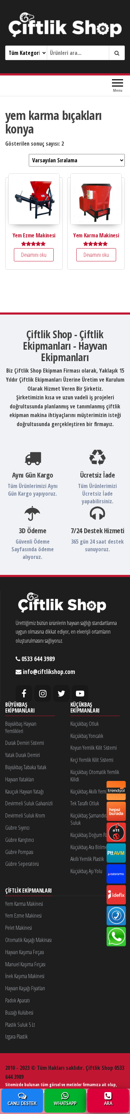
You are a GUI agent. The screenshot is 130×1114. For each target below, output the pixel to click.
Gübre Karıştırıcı (19, 840)
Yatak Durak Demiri (22, 755)
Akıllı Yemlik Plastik (87, 859)
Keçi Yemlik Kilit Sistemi (91, 760)
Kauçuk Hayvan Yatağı (24, 791)
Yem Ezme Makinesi (23, 915)
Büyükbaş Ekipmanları (20, 708)
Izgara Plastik (16, 1036)
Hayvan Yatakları (19, 779)
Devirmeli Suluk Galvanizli (29, 803)
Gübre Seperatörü (22, 864)
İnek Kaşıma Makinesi (24, 976)
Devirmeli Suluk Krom (25, 815)
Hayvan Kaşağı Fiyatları (25, 988)
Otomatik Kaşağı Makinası (28, 940)
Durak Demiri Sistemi (24, 743)
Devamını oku (33, 255)
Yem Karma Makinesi (24, 904)
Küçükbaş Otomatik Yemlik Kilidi (94, 775)
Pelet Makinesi (18, 928)
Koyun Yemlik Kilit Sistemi (93, 747)
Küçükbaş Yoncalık (86, 736)
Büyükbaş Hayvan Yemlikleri (20, 727)
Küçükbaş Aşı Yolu (86, 871)
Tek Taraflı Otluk (84, 803)
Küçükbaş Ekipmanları (85, 708)
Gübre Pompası (19, 852)
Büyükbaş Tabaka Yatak (25, 767)
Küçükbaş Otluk (84, 723)
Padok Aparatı (17, 1000)
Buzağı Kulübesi (19, 1012)
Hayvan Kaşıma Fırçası (24, 952)
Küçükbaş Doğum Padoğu (93, 835)
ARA (108, 1103)
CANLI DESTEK (22, 1103)
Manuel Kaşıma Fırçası (25, 964)
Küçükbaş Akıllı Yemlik (90, 791)
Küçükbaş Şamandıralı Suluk (90, 819)
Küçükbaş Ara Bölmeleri (91, 847)
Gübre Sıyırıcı (17, 827)
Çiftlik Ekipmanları (28, 891)
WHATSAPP (65, 1103)
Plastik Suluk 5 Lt (20, 1024)
